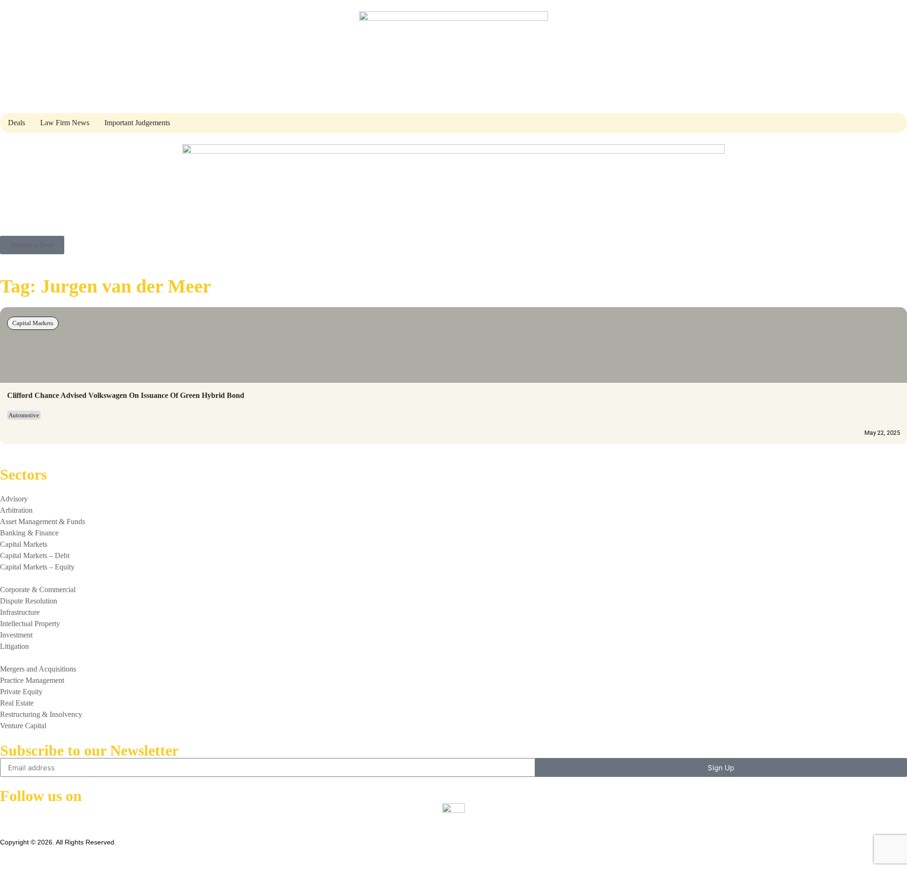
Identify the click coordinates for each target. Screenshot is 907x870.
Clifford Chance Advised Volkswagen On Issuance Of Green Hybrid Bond (125, 395)
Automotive (24, 415)
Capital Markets (32, 323)
